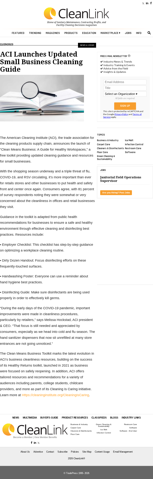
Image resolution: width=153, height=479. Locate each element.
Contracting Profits (91, 22)
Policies (75, 451)
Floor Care (102, 152)
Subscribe (62, 451)
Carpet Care (103, 144)
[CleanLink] (76, 13)
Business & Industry (107, 140)
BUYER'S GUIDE (49, 417)
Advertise (38, 451)
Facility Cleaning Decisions (70, 25)
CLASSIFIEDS (99, 417)
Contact (50, 451)
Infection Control (134, 144)
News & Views (87, 45)
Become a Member (22, 437)
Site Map (86, 451)
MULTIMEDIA (30, 417)
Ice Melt (129, 140)
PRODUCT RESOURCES (75, 417)
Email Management (122, 451)
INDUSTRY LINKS (131, 417)
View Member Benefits (45, 437)
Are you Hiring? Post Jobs (116, 192)
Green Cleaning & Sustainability (106, 158)
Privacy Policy (121, 114)
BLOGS (114, 417)
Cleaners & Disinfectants (110, 148)
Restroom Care (133, 148)
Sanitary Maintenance (68, 22)
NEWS (15, 417)
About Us (25, 451)
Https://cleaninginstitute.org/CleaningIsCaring (55, 395)
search (149, 33)
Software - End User (128, 431)
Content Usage (102, 451)
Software (130, 152)
